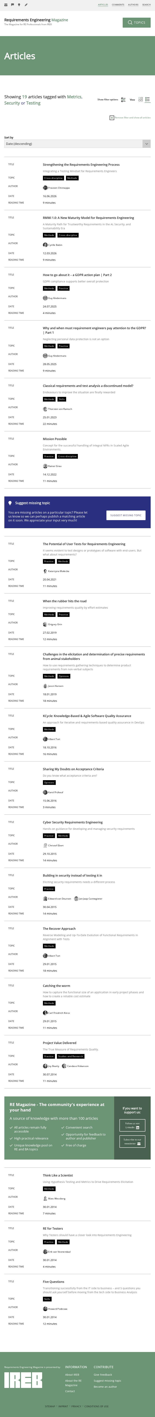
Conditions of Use (96, 1406)
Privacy (76, 1406)
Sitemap (50, 1406)
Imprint (63, 1406)
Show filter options (108, 99)
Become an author (105, 1386)
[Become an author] (26, 4)
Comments (118, 4)
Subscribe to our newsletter (132, 1141)
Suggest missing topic (126, 515)
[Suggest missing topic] (19, 4)
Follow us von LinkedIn (132, 1125)
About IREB (72, 1374)
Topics (139, 22)
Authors (133, 4)
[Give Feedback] (12, 4)
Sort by (8, 137)
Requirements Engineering (36, 21)
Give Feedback (103, 1374)
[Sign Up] (5, 4)
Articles (103, 4)
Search (146, 4)
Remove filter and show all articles (132, 117)
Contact (70, 1391)
